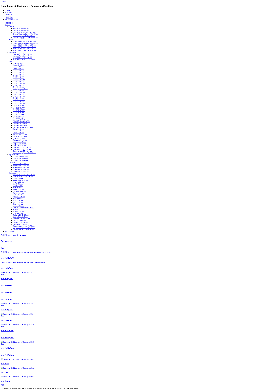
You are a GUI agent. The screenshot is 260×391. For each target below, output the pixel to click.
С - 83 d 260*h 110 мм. (20, 156)
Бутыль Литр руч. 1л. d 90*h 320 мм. (25, 38)
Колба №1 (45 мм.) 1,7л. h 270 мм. (24, 41)
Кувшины (12, 52)
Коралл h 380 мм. (19, 63)
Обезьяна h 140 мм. (19, 191)
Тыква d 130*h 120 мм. (21, 180)
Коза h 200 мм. (18, 200)
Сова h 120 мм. (18, 213)
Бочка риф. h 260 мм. (20, 136)
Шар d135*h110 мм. (20, 144)
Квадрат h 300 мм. (19, 138)
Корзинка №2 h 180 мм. (21, 165)
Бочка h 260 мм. (18, 129)
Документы (9, 18)
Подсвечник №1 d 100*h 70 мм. (24, 226)
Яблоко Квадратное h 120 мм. (23, 208)
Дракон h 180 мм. (19, 197)
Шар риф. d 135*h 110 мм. (22, 147)
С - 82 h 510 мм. (18, 98)
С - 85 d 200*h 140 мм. (20, 158)
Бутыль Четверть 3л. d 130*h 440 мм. (25, 34)
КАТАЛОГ (8, 12)
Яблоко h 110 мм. (19, 209)
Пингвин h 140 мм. (19, 220)
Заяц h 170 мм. (18, 204)
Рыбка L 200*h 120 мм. (21, 215)
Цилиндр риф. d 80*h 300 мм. (23, 127)
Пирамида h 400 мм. (20, 140)
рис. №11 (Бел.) (7, 331)
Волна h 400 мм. (18, 67)
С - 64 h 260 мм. (18, 87)
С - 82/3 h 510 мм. (19, 100)
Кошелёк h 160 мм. (19, 142)
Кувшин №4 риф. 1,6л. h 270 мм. (24, 59)
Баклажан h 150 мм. (20, 224)
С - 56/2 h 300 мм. (19, 83)
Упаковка (8, 16)
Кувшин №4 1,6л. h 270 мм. (22, 58)
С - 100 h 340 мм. (19, 105)
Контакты (8, 14)
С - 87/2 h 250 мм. (19, 103)
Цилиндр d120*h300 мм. (21, 123)
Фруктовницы (14, 155)
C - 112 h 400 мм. (19, 116)
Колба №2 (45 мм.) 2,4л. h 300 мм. (24, 45)
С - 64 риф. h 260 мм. (20, 89)
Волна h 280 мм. (18, 69)
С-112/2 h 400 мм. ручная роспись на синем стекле (23, 262)
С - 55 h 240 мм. (18, 78)
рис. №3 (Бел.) (7, 279)
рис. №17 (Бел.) (7, 355)
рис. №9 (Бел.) (7, 320)
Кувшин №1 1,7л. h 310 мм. (22, 54)
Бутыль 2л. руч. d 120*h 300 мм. (24, 32)
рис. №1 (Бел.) (7, 268)
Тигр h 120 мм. (18, 198)
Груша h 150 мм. (18, 206)
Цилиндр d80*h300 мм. (21, 120)
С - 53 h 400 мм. (18, 76)
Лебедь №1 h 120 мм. (20, 217)
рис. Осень (5, 381)
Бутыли (11, 27)
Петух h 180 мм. (18, 193)
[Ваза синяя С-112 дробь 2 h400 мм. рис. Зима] (17, 359)
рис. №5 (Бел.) (7, 285)
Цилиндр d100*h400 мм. (21, 125)
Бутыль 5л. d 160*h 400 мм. (22, 28)
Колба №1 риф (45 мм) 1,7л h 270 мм (25, 43)
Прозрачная (6, 241)
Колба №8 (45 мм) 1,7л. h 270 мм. (24, 48)
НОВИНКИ (9, 23)
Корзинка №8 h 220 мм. (21, 171)
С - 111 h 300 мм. (19, 114)
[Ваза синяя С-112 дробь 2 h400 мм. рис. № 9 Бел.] (18, 316)
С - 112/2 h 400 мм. (19, 118)
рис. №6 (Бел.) (7, 292)
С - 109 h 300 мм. (19, 112)
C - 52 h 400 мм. (18, 72)
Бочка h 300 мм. (18, 131)
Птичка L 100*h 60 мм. (21, 222)
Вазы (10, 61)
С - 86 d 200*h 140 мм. (20, 160)
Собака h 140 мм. (19, 195)
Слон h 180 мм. (18, 178)
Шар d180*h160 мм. (20, 145)
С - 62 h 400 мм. (18, 85)
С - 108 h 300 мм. (19, 111)
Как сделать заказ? (11, 19)
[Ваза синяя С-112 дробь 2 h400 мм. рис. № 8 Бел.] (18, 305)
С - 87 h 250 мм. (18, 101)
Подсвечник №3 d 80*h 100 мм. (24, 229)
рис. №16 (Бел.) (7, 348)
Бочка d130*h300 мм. (20, 134)
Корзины (12, 162)
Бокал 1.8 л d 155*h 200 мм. (22, 151)
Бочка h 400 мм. (18, 133)
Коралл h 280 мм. (19, 65)
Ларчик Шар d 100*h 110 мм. (23, 176)
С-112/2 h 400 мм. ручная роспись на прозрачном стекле (25, 252)
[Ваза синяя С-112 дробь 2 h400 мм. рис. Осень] (18, 376)
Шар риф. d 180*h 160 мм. (22, 149)
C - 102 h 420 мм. (19, 107)
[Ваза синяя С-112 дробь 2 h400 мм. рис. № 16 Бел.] (18, 344)
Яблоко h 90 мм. (18, 211)
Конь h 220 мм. (18, 187)
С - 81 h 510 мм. (18, 94)
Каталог (7, 25)
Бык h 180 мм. (18, 184)
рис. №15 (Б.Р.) (7, 258)
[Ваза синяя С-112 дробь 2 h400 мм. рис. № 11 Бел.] (18, 326)
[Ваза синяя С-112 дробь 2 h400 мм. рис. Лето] (17, 368)
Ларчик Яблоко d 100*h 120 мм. (24, 175)
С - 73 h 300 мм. (18, 91)
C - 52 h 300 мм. (18, 70)
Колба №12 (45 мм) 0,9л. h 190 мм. (25, 50)
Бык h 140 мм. (18, 186)
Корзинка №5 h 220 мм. (21, 167)
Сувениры (12, 173)
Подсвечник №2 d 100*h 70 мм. (24, 228)
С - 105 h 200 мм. (19, 109)
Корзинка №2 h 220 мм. (21, 164)
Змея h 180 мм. (18, 202)
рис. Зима (5, 364)
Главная (7, 10)
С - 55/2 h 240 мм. (19, 80)
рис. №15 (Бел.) (7, 338)
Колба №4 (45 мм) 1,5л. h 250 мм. (24, 47)
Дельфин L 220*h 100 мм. (22, 219)
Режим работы (10, 231)
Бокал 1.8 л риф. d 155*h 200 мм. (24, 153)
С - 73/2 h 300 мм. (19, 92)
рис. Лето (5, 372)
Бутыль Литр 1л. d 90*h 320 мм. (24, 36)
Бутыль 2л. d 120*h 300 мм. (22, 30)
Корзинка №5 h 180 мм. (21, 169)
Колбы (11, 39)
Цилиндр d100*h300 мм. (21, 122)
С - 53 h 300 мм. (18, 74)
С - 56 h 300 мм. (18, 81)
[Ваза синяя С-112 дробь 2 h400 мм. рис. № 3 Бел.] (18, 274)
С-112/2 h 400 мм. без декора (13, 235)
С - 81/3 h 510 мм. (19, 96)
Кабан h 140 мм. (18, 189)
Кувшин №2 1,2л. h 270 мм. (22, 56)
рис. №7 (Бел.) (7, 299)
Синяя (3, 248)
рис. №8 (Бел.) (7, 310)
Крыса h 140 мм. (18, 182)
